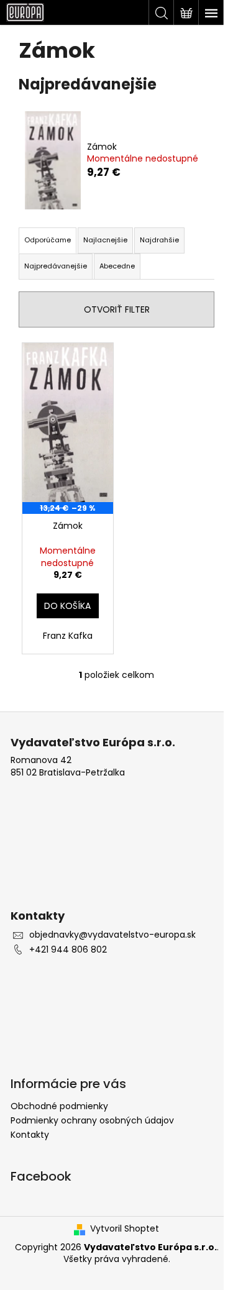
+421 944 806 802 (68, 950)
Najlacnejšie (105, 240)
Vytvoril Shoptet (124, 1229)
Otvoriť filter (117, 309)
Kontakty (30, 1134)
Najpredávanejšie (55, 266)
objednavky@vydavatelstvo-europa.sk (112, 935)
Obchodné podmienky (59, 1106)
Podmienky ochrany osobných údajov (92, 1120)
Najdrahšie (159, 240)
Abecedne (117, 266)
